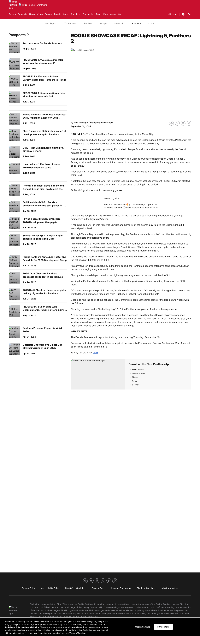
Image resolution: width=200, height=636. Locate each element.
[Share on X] (177, 123)
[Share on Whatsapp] (171, 123)
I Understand (163, 627)
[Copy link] (189, 123)
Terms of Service (77, 633)
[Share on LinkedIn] (183, 123)
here (95, 352)
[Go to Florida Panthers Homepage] (13, 4)
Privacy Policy (15, 627)
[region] (100, 626)
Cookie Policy (32, 627)
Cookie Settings (79, 627)
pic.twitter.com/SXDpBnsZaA (143, 204)
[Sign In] (184, 14)
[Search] (189, 14)
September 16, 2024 (148, 207)
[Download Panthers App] (98, 374)
